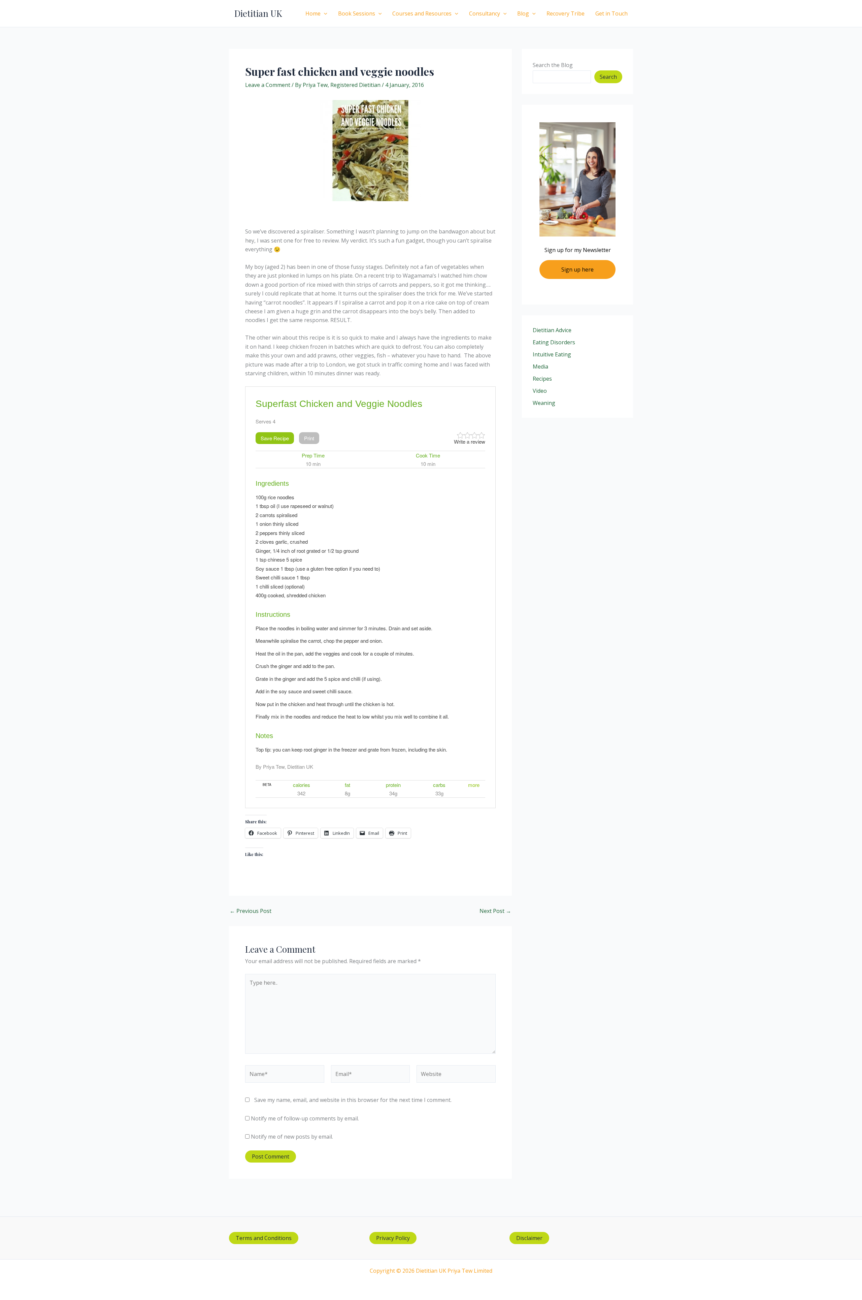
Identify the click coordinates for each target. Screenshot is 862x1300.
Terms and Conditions (264, 1238)
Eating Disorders (554, 342)
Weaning (544, 403)
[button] (324, 13)
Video (540, 390)
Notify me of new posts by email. (292, 1136)
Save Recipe (275, 438)
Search (608, 77)
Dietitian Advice (552, 330)
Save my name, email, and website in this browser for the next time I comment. (353, 1100)
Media (540, 366)
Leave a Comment (267, 85)
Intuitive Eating (552, 354)
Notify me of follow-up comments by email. (305, 1118)
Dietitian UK (258, 13)
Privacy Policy (393, 1238)
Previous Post (250, 911)
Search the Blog (553, 65)
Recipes (542, 378)
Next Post (495, 911)
